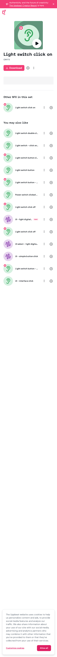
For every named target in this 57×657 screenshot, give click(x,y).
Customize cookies (15, 648)
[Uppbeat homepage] (4, 12)
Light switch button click (26, 157)
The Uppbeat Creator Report (23, 5)
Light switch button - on (26, 182)
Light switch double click (26, 133)
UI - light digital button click (23, 219)
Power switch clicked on (26, 194)
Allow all (44, 648)
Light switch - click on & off (26, 145)
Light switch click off (25, 207)
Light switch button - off (26, 268)
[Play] (37, 43)
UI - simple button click (26, 256)
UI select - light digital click (26, 244)
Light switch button (24, 170)
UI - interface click (24, 281)
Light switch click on (25, 107)
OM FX (7, 59)
